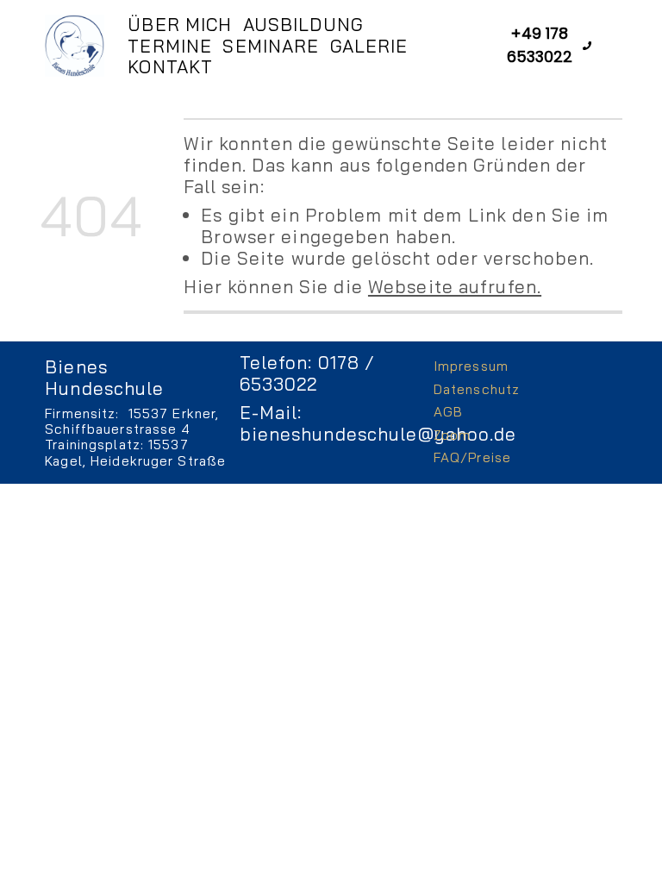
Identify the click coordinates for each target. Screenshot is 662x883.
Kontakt (170, 67)
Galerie (369, 46)
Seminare (270, 46)
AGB (448, 412)
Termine (170, 46)
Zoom (452, 435)
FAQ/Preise (472, 457)
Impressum (471, 366)
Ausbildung (303, 24)
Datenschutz (477, 389)
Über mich (180, 24)
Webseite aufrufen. (454, 286)
